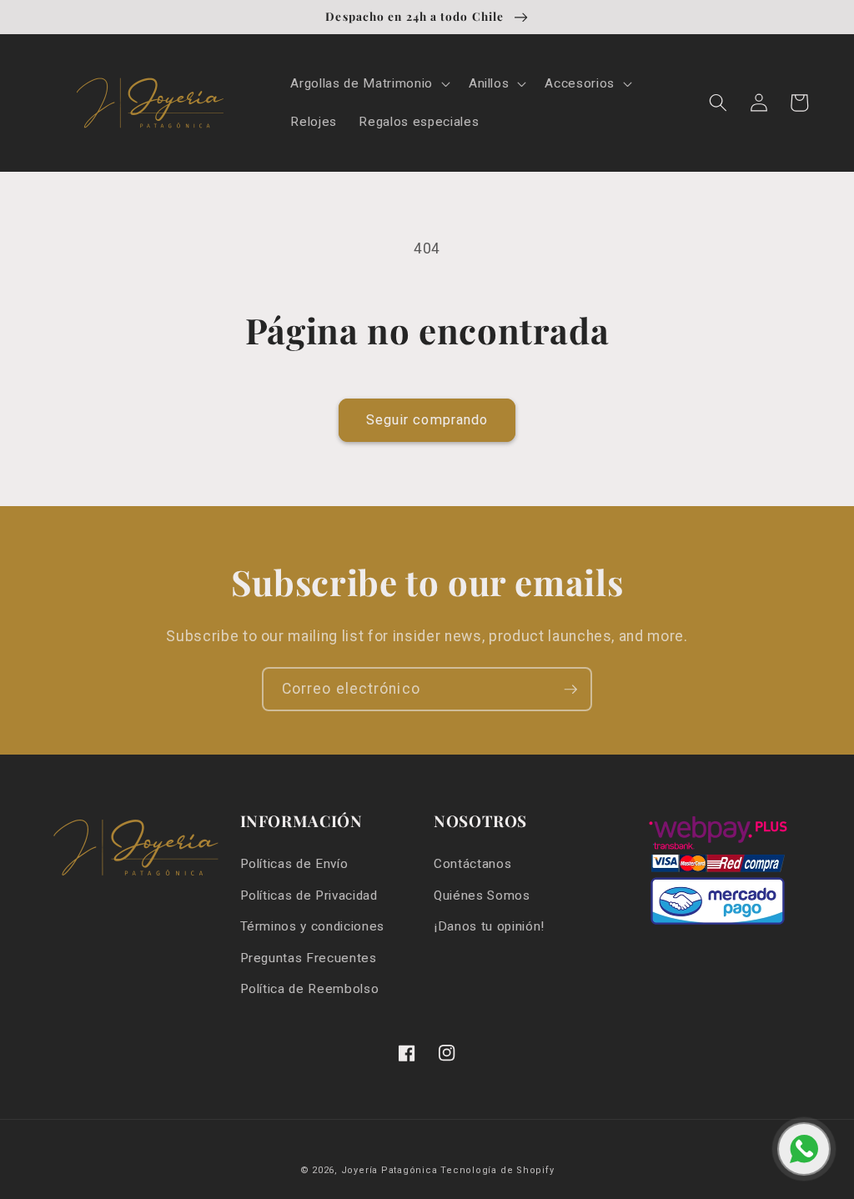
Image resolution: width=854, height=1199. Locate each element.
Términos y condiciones (312, 926)
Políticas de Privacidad (309, 895)
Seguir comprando (427, 420)
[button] (368, 84)
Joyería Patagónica (389, 1170)
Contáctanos (472, 863)
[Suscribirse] (570, 689)
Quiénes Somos (482, 895)
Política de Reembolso (309, 988)
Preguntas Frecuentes (308, 958)
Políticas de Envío (294, 863)
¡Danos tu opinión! (489, 926)
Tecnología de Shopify (497, 1170)
